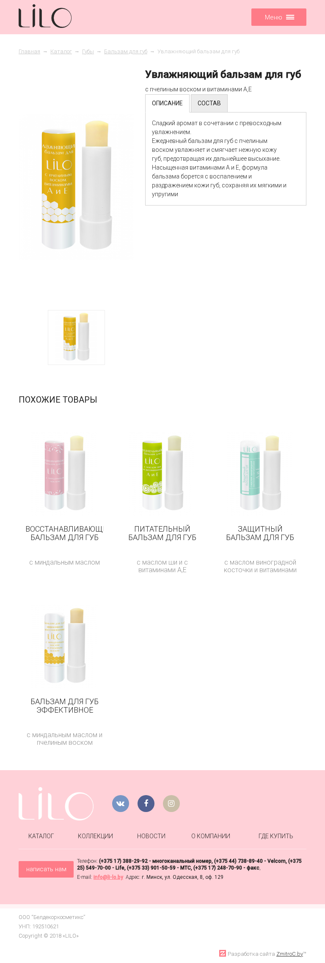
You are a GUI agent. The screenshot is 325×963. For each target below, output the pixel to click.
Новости (151, 836)
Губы (88, 51)
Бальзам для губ (125, 51)
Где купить (276, 836)
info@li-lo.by (108, 877)
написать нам (46, 869)
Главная (29, 51)
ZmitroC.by (289, 954)
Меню (273, 17)
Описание (167, 103)
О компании (210, 836)
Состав (209, 103)
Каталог (61, 51)
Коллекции (95, 836)
